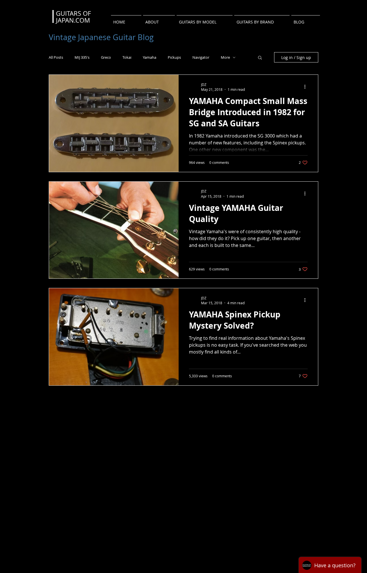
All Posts (56, 57)
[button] (260, 58)
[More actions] (306, 86)
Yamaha (149, 57)
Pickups (174, 57)
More (225, 57)
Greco (106, 57)
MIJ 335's (82, 57)
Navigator (200, 57)
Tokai (126, 57)
